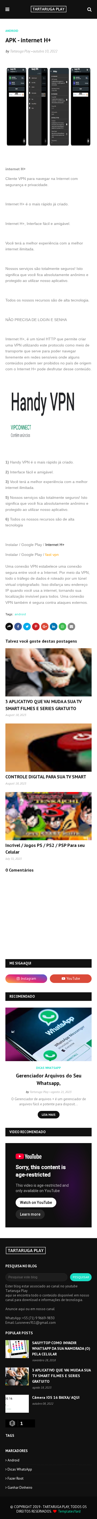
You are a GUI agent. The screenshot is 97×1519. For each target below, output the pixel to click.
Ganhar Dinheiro (20, 1487)
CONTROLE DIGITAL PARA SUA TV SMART (45, 777)
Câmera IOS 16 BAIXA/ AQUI (55, 1397)
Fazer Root (15, 1478)
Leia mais (49, 1115)
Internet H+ (54, 544)
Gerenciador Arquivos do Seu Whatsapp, (48, 1079)
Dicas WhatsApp (20, 1469)
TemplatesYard (69, 1511)
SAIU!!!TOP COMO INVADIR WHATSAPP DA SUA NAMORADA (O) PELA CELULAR (61, 1348)
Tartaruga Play (20, 51)
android (20, 614)
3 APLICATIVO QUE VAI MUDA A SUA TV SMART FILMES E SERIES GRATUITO (61, 1376)
